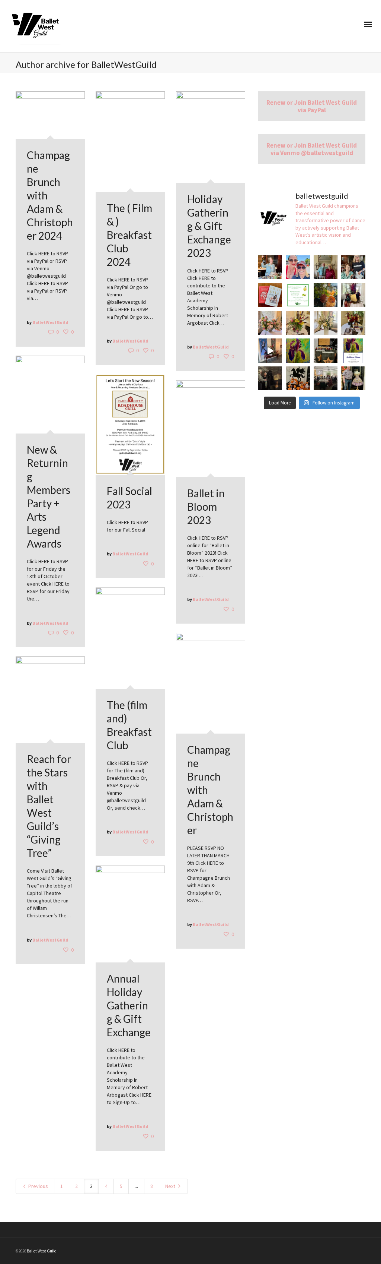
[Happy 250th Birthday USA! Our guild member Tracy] (298, 267)
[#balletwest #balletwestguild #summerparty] (298, 295)
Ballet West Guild (42, 1251)
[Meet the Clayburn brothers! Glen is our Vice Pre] (326, 267)
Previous (37, 1186)
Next (170, 1186)
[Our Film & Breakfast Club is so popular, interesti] (326, 378)
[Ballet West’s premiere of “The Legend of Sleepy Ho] (270, 378)
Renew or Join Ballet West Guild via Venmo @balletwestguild (311, 149)
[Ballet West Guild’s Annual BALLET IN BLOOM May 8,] (298, 350)
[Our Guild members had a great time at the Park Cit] (353, 378)
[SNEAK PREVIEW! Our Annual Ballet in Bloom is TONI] (270, 350)
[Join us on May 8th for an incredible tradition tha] (353, 350)
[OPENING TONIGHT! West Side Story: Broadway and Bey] (326, 350)
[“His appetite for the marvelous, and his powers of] (298, 378)
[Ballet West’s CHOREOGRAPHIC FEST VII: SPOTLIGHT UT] (326, 295)
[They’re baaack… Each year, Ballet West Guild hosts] (270, 267)
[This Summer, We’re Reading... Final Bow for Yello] (270, 295)
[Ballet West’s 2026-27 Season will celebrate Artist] (353, 295)
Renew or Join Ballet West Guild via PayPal (311, 106)
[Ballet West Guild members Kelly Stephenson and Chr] (353, 267)
